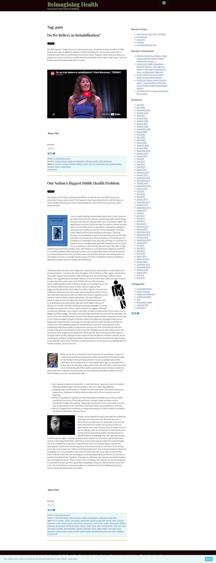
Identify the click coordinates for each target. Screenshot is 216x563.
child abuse (78, 523)
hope (94, 526)
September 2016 (144, 240)
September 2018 (144, 186)
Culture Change (61, 161)
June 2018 (141, 194)
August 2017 (142, 210)
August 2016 (142, 243)
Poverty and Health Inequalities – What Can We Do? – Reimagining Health (151, 67)
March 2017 (142, 224)
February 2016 (143, 259)
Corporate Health (61, 518)
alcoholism (75, 520)
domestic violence (75, 164)
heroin (85, 164)
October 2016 (142, 237)
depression (114, 523)
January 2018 (142, 199)
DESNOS (122, 523)
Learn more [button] (72, 559)
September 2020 (144, 129)
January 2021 (142, 123)
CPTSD (100, 523)
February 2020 (143, 145)
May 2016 (141, 251)
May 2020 (141, 137)
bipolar (108, 520)
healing (83, 526)
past (107, 164)
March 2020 (142, 142)
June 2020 (141, 134)
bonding (120, 520)
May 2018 (141, 197)
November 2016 (143, 234)
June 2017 (141, 216)
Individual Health (91, 161)
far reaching (60, 526)
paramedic (100, 164)
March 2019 (142, 169)
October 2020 (142, 126)
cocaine (65, 164)
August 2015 (142, 272)
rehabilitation (65, 167)
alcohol (58, 164)
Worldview (107, 161)
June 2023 (141, 115)
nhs (94, 164)
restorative (112, 528)
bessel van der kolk (97, 520)
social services (60, 531)
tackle (88, 531)
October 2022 (142, 121)
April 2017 (141, 221)
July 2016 (140, 245)
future (76, 526)
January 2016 (142, 262)
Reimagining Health (72, 4)
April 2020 (141, 140)
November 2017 (143, 202)
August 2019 (142, 156)
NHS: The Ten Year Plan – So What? (151, 34)
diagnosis (51, 526)
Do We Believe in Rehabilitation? (74, 35)
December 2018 (143, 178)
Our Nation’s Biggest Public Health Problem (83, 183)
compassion (88, 523)
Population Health (144, 302)
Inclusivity (141, 39)
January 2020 (142, 148)
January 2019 (142, 175)
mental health (107, 526)
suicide (76, 531)
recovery (50, 167)
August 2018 (142, 188)
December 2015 (143, 264)
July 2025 (140, 105)
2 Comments (52, 534)
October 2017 (142, 205)
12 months (59, 520)
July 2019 (140, 159)
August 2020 (142, 132)
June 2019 (141, 161)
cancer (70, 523)
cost (95, 523)
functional (69, 526)
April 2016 (141, 253)
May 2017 (141, 218)
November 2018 (143, 180)
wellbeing (120, 531)
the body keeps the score (101, 531)
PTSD (94, 528)
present (112, 164)
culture (106, 523)
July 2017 (140, 213)
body (114, 520)
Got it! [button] (208, 559)
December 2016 (143, 232)
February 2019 (143, 172)
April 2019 (141, 167)
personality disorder (55, 528)
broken (64, 523)
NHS (100, 161)
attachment (84, 520)
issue (99, 526)
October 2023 (142, 113)
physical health (69, 528)
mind (115, 526)
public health (102, 528)
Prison (118, 164)
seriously (50, 531)
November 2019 (143, 151)
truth (114, 531)
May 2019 (141, 164)
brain (58, 523)
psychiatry (87, 528)
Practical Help (142, 305)
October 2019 (142, 153)
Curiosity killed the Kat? (146, 45)
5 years (67, 520)
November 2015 (143, 267)
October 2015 (142, 270)
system (82, 531)
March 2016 (142, 256)
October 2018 (142, 183)
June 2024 (141, 107)
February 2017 (143, 226)
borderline (51, 523)
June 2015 (141, 278)
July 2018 (140, 191)
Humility (140, 42)
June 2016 (141, 248)
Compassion (142, 37)
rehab (57, 167)
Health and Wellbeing (76, 161)
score (119, 528)
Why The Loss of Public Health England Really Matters (152, 86)
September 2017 (144, 207)
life (90, 164)
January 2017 (142, 229)
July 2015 (140, 275)
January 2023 (142, 118)
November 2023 (143, 110)
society (69, 531)
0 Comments (52, 169)
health (88, 526)
